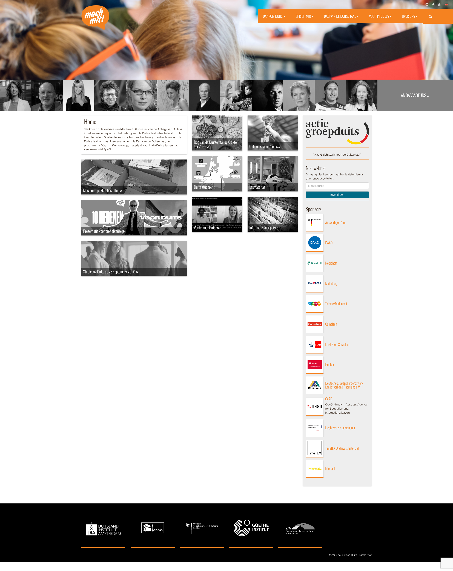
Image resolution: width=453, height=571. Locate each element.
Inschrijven (337, 194)
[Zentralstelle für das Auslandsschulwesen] (300, 528)
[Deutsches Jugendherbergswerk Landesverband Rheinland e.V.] (314, 385)
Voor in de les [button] (379, 16)
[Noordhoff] (314, 263)
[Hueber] (314, 365)
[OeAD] (314, 407)
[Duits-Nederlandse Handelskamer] (152, 528)
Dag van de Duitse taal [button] (340, 16)
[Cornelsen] (314, 324)
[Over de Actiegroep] (337, 131)
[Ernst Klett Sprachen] (314, 344)
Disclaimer (365, 554)
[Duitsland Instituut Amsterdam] (103, 528)
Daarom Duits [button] (273, 16)
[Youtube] (439, 4)
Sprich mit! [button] (304, 16)
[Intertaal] (314, 469)
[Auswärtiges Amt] (314, 222)
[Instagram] (427, 4)
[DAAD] (314, 243)
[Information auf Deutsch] (446, 4)
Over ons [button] (409, 16)
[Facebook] (433, 4)
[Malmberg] (314, 283)
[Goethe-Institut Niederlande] (251, 528)
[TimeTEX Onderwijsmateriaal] (314, 448)
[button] (430, 16)
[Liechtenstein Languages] (314, 428)
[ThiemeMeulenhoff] (314, 304)
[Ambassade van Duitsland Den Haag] (202, 528)
